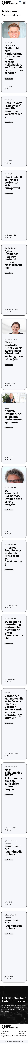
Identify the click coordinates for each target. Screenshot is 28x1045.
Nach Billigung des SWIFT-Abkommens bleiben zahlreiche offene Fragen (13, 779)
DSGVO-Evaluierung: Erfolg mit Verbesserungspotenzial (14, 416)
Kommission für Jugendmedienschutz (13, 850)
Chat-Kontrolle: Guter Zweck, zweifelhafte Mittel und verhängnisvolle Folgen (14, 351)
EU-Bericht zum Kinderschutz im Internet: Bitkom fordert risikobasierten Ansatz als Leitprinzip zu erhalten (14, 60)
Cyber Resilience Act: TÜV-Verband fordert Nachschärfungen (13, 259)
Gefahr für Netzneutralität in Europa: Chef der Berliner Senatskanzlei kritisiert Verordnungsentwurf (14, 706)
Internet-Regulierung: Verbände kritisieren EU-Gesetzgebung (13, 556)
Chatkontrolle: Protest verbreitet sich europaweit (13, 182)
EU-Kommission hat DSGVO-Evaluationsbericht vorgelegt (13, 497)
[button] (24, 3)
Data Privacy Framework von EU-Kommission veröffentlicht (13, 109)
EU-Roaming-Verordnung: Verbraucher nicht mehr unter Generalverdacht (14, 630)
